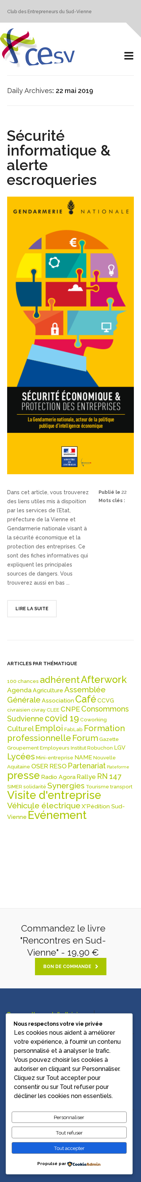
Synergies (66, 785)
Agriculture (48, 690)
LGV (120, 747)
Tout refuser (69, 1133)
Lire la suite (32, 608)
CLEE (53, 710)
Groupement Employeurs (38, 748)
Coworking (93, 719)
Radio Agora (58, 776)
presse (23, 775)
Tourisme (97, 786)
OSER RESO (49, 766)
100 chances (23, 681)
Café (85, 699)
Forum (85, 738)
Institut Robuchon (92, 748)
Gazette (109, 739)
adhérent (60, 680)
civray (38, 710)
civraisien (18, 710)
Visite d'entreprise (54, 795)
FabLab (73, 729)
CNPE (70, 709)
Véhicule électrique (43, 805)
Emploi (49, 728)
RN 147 (109, 776)
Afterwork (104, 679)
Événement (57, 815)
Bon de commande (67, 966)
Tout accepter (69, 1148)
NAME (83, 757)
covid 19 (62, 718)
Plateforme (118, 767)
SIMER (14, 786)
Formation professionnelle (66, 733)
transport (121, 786)
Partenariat (87, 766)
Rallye (86, 776)
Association (58, 700)
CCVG (105, 700)
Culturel (20, 729)
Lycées (21, 756)
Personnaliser (69, 1117)
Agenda (19, 690)
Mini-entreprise (54, 757)
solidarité (34, 786)
